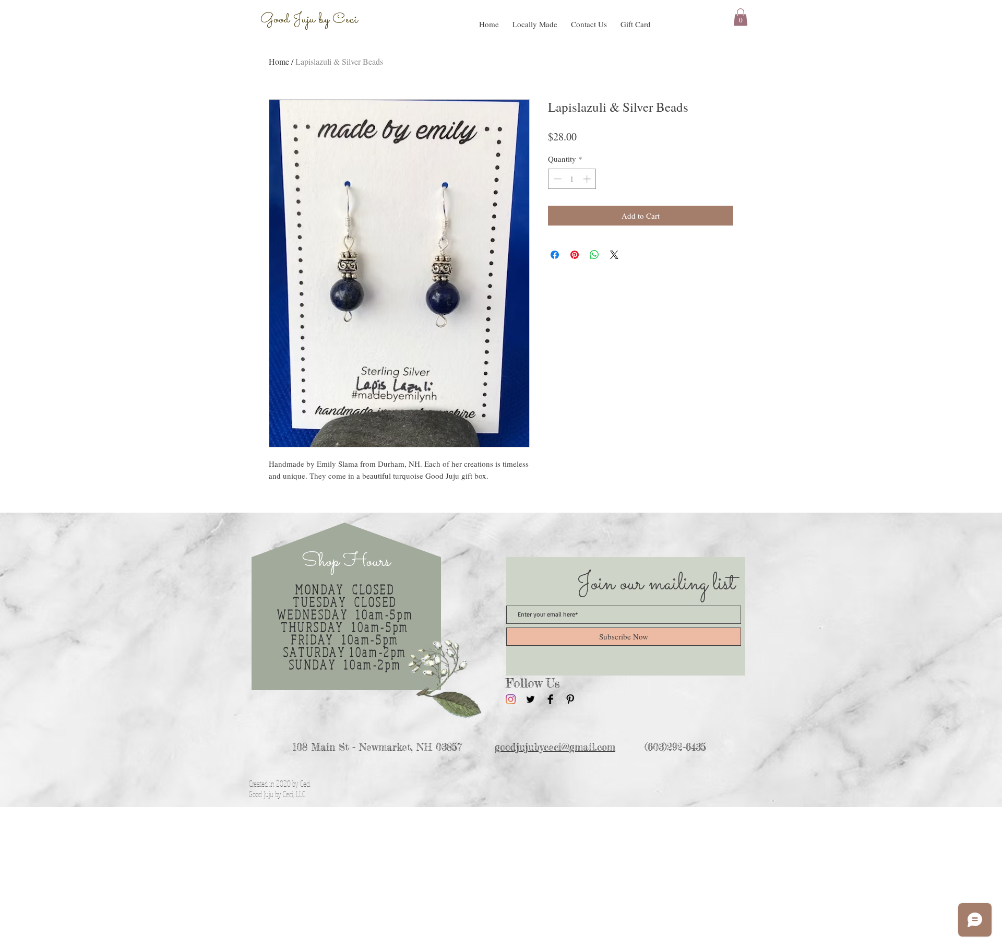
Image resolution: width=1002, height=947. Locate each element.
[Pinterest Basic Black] (570, 699)
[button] (535, 19)
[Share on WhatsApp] (594, 254)
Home (279, 61)
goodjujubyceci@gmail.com (555, 747)
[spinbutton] (572, 178)
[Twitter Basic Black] (530, 699)
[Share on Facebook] (554, 254)
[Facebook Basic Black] (550, 699)
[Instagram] (511, 699)
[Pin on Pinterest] (574, 254)
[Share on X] (614, 254)
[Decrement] (557, 178)
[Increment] (588, 178)
